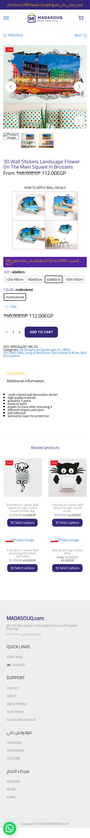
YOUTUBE (13, 758)
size (7, 272)
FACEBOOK (14, 742)
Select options (24, 522)
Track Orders (15, 711)
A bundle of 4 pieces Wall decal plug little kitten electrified (22, 553)
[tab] (45, 373)
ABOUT (12, 696)
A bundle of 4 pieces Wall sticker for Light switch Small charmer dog (22, 508)
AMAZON (13, 781)
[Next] (79, 86)
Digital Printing (17, 704)
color (8, 289)
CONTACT (13, 688)
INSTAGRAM (15, 750)
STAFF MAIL (15, 657)
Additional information (25, 381)
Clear (13, 306)
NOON (11, 789)
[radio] (14, 279)
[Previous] (10, 86)
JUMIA (11, 797)
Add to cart (41, 332)
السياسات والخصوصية (21, 719)
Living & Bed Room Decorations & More (52, 353)
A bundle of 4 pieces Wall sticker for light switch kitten (67, 508)
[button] (9, 828)
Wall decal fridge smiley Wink (67, 551)
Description (16, 373)
